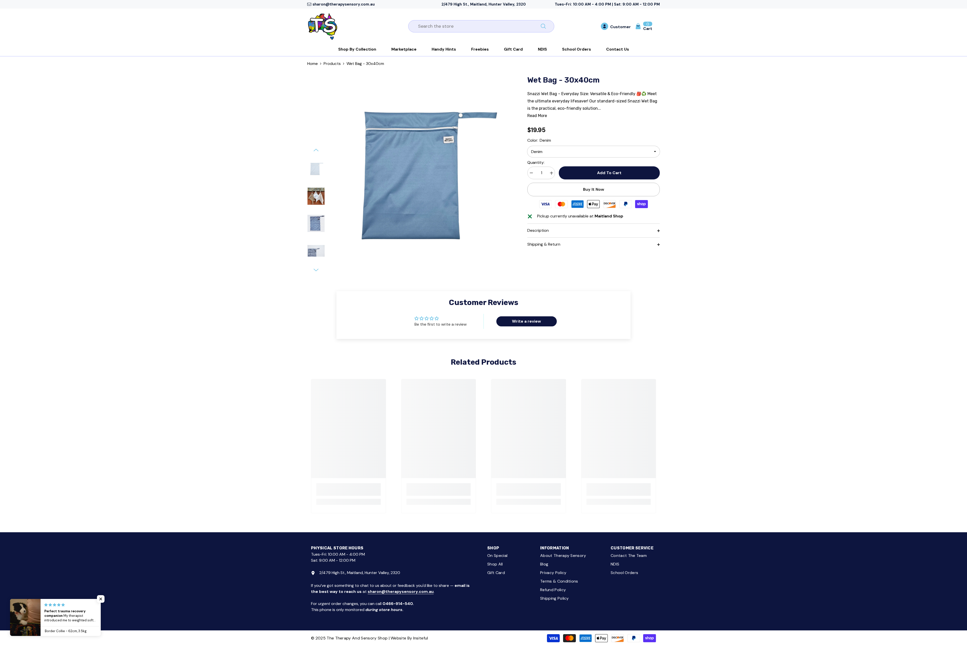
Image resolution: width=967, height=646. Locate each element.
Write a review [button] (526, 321)
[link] (348, 489)
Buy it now (593, 189)
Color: (539, 140)
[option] (422, 174)
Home (312, 63)
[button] (316, 150)
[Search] (481, 26)
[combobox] (475, 26)
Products (332, 63)
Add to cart (609, 172)
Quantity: (535, 162)
